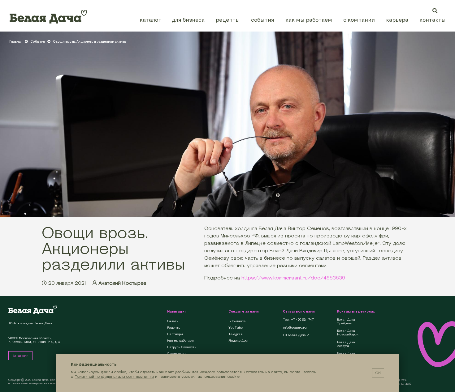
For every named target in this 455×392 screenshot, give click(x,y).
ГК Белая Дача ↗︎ (296, 335)
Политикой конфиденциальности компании (114, 376)
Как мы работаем (308, 20)
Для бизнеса (188, 20)
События (262, 20)
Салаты (173, 321)
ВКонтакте (236, 321)
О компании (359, 20)
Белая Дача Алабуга (346, 344)
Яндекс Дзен (238, 341)
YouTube (235, 328)
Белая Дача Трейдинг (346, 321)
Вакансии (20, 356)
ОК (378, 372)
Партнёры (175, 334)
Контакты (432, 20)
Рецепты (228, 20)
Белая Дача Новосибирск (347, 332)
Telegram (235, 334)
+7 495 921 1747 (302, 320)
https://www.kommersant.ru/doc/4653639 (293, 278)
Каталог (150, 20)
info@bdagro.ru (295, 328)
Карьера (397, 20)
